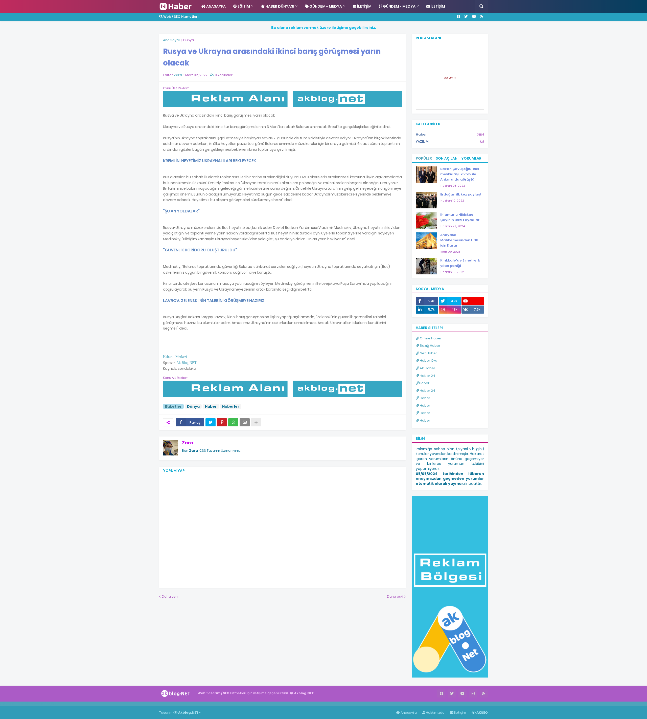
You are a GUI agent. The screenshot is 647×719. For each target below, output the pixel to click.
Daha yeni (170, 596)
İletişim (459, 712)
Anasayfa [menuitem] (215, 6)
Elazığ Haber (429, 345)
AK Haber (427, 368)
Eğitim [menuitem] (243, 6)
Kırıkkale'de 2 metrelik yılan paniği (460, 263)
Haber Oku (428, 360)
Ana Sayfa (171, 40)
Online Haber (430, 338)
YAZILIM (450, 141)
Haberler (230, 406)
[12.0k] (472, 301)
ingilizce (52, 703)
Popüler (424, 158)
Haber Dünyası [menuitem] (279, 6)
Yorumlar (471, 158)
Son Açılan (446, 158)
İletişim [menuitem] (364, 6)
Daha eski (395, 596)
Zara (187, 443)
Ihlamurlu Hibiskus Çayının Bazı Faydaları (460, 217)
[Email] (245, 422)
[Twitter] (210, 422)
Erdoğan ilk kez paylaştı (461, 194)
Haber (211, 406)
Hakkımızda (435, 712)
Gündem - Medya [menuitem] (325, 6)
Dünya (188, 40)
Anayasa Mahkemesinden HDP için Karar (459, 240)
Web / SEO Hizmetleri (180, 16)
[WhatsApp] (233, 422)
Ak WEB (450, 77)
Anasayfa (408, 712)
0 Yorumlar (224, 75)
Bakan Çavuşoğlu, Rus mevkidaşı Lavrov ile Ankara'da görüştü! (459, 174)
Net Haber (428, 353)
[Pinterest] (222, 422)
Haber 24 (427, 375)
